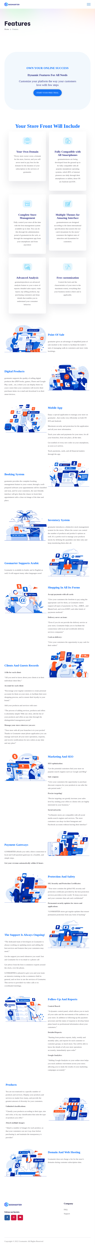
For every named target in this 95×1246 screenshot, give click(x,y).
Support (67, 1214)
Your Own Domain (27, 151)
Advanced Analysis (27, 277)
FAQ (65, 1210)
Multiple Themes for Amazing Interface (68, 216)
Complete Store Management (27, 216)
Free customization (68, 277)
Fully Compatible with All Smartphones (68, 153)
